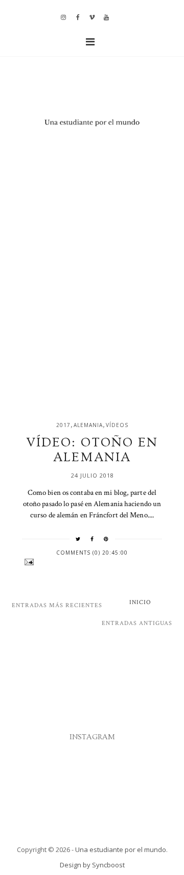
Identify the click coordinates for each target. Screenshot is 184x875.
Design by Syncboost (92, 864)
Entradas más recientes (57, 605)
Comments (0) (79, 552)
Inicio (140, 602)
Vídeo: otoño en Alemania (92, 450)
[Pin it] (106, 538)
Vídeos (117, 425)
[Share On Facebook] (92, 538)
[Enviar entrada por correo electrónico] (92, 562)
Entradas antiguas (137, 623)
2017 (63, 425)
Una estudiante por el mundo (120, 849)
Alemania (88, 425)
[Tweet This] (78, 538)
